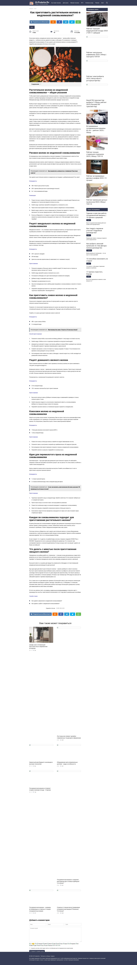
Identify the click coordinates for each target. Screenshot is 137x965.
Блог (102, 3)
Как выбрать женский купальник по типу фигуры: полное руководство (96, 246)
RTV (82, 3)
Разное (97, 3)
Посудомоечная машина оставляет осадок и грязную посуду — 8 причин (40, 789)
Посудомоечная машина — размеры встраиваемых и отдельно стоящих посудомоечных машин (40, 909)
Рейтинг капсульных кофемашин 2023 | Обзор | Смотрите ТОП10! (96, 55)
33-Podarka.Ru (42, 2)
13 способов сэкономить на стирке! (97, 260)
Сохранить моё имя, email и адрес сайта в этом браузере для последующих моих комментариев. (52, 948)
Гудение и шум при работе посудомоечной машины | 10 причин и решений (96, 215)
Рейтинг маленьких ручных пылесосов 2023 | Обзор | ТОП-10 (96, 202)
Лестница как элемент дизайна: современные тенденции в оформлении (69, 737)
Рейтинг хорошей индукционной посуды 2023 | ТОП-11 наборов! (97, 31)
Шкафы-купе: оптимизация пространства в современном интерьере (38, 646)
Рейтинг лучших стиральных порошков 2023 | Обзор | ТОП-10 (95, 154)
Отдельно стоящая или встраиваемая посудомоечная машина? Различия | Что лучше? (68, 909)
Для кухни (65, 3)
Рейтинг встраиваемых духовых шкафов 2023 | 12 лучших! (96, 178)
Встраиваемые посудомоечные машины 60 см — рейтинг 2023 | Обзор (96, 129)
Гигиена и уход (89, 3)
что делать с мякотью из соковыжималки (55, 590)
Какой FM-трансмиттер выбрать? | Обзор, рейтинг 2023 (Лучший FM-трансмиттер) (96, 103)
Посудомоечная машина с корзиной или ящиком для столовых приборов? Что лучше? (68, 881)
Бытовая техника (56, 3)
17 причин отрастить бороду (94, 273)
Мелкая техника (74, 3)
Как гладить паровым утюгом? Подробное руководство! (94, 231)
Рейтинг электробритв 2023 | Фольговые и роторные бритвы (95, 78)
